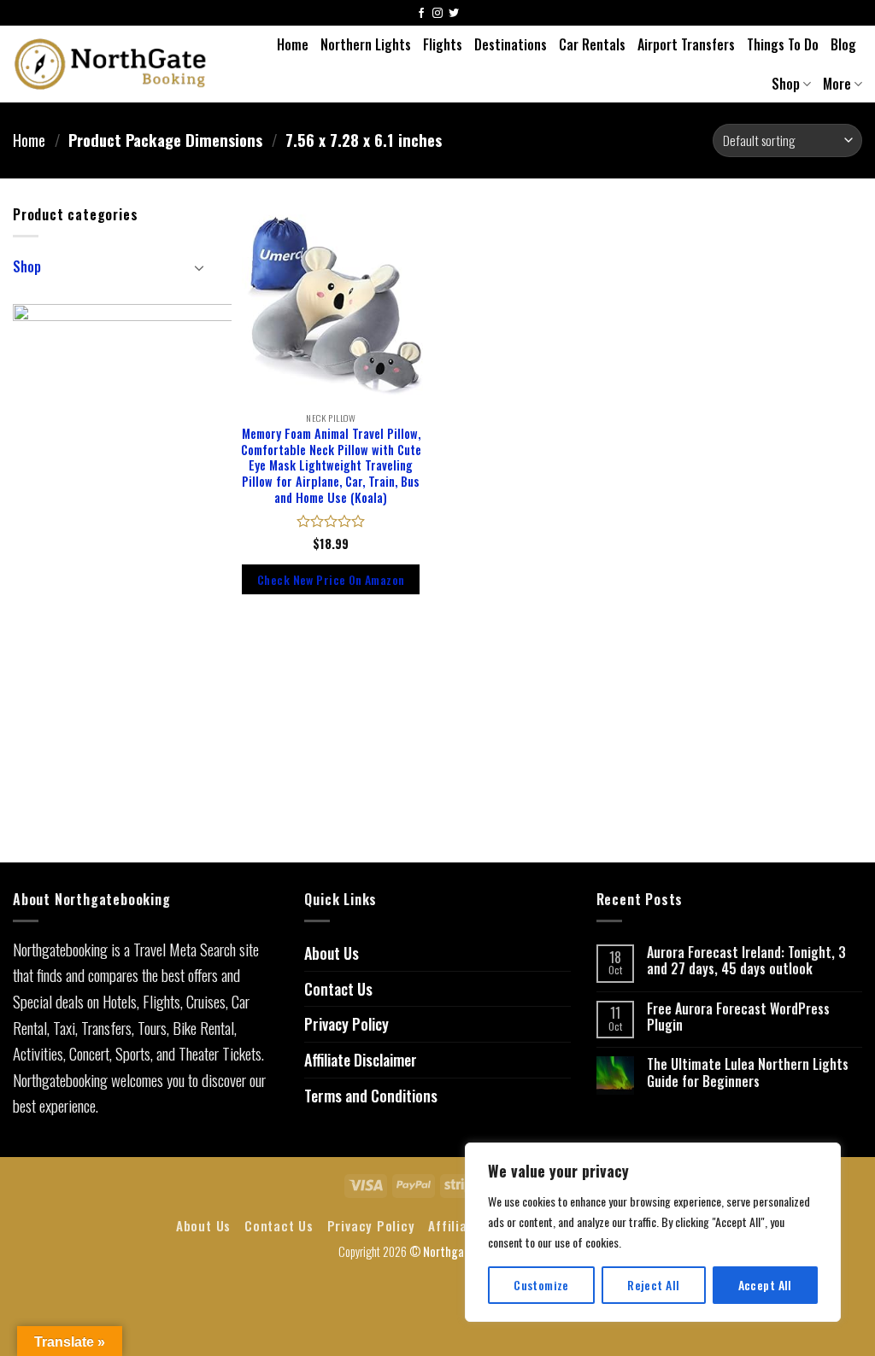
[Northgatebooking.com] (110, 64)
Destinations (510, 44)
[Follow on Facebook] (421, 14)
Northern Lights (365, 44)
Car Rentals (592, 44)
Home (292, 44)
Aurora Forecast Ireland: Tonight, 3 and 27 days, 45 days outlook (746, 960)
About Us (331, 953)
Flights (442, 44)
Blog (843, 44)
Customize (541, 1285)
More (837, 83)
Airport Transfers (686, 44)
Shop (786, 83)
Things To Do (783, 44)
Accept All (765, 1285)
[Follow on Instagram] (437, 14)
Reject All (653, 1285)
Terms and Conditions (371, 1095)
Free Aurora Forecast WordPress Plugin (738, 1017)
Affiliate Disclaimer (360, 1060)
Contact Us (338, 989)
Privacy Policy (346, 1024)
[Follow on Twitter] (454, 14)
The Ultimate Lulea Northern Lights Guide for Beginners (748, 1072)
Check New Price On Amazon (330, 579)
